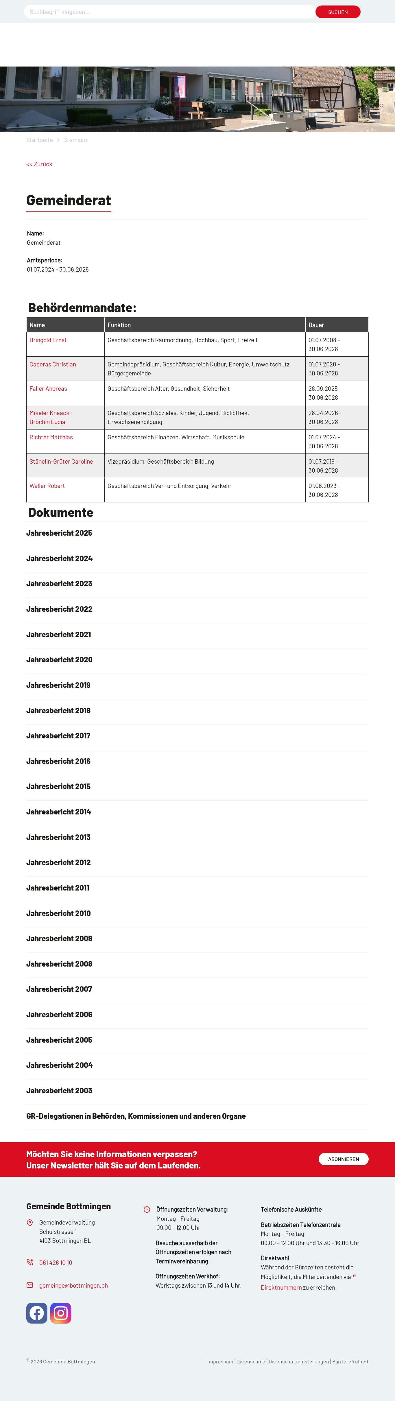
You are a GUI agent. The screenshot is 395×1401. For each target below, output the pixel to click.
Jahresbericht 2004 (59, 1064)
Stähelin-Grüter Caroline (61, 461)
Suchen (338, 12)
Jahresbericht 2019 (58, 684)
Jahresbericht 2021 (58, 634)
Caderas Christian (52, 364)
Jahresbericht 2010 (58, 912)
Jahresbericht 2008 (59, 963)
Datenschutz (251, 1361)
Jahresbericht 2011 (57, 887)
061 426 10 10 (55, 1262)
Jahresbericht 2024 (59, 558)
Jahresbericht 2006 (59, 1014)
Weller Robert (47, 485)
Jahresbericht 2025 (59, 532)
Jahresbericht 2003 (59, 1090)
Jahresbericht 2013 (58, 836)
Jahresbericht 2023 (59, 583)
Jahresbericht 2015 (58, 785)
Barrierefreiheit (350, 1361)
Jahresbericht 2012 (58, 862)
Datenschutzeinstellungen (299, 1361)
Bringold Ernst (48, 339)
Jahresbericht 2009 (59, 938)
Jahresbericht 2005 (59, 1039)
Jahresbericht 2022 (59, 608)
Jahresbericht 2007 (59, 988)
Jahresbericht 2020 (59, 659)
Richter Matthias (51, 436)
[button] (36, 1313)
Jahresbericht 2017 (58, 735)
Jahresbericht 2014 (58, 811)
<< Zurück (39, 163)
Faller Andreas (48, 388)
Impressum (220, 1361)
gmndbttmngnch (73, 1285)
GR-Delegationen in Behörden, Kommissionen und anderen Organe (136, 1115)
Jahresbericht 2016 (58, 760)
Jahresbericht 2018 (58, 710)
